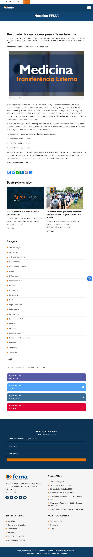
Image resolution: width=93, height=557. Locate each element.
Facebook (15, 377)
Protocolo (26, 2)
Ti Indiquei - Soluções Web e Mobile (53, 553)
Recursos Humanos (16, 536)
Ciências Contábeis (17, 257)
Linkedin (15, 407)
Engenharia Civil (15, 281)
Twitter (15, 387)
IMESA (11, 300)
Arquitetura (13, 252)
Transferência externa (36, 367)
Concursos (12, 528)
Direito (11, 271)
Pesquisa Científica (16, 333)
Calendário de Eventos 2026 (62, 493)
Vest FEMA (13, 352)
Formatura (13, 295)
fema (10, 367)
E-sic (52, 528)
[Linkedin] (16, 497)
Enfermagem (14, 276)
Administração (15, 247)
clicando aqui (62, 116)
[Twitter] (20, 497)
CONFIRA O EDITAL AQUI (17, 163)
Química (12, 343)
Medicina (12, 323)
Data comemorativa (17, 266)
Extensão (12, 285)
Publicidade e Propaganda (19, 338)
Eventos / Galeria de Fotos (61, 485)
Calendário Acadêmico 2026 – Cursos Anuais (65, 497)
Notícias (12, 328)
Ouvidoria (54, 525)
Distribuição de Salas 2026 (61, 489)
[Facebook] (11, 497)
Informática (14, 309)
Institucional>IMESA (16, 319)
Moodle (20, 2)
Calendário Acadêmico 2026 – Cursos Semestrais (65, 504)
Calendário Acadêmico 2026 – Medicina (66, 509)
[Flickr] (25, 497)
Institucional (14, 314)
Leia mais (10, 228)
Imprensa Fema (15, 304)
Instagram (15, 397)
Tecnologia (13, 347)
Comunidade (14, 262)
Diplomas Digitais (57, 481)
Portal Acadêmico (11, 2)
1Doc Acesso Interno (16, 540)
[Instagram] (7, 497)
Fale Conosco (56, 521)
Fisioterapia (13, 290)
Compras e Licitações (17, 525)
